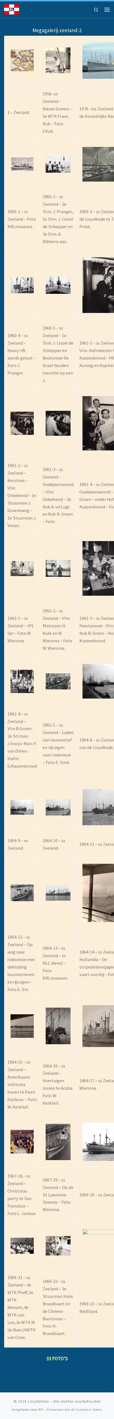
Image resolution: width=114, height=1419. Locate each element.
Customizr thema (89, 1410)
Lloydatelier (38, 1401)
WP (40, 1410)
